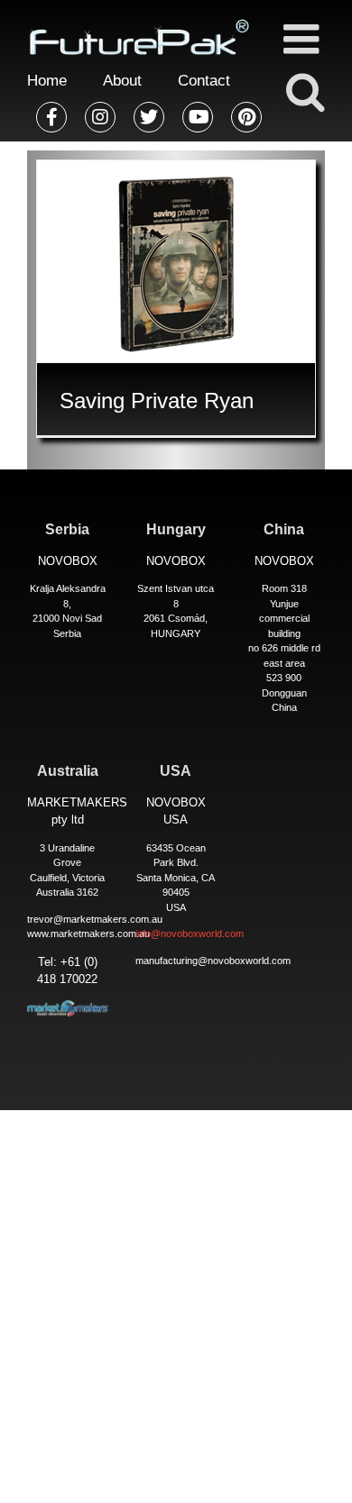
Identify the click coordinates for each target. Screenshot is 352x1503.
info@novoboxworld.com (189, 933)
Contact (204, 80)
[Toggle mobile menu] (304, 38)
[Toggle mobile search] (304, 91)
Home (47, 80)
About (122, 80)
